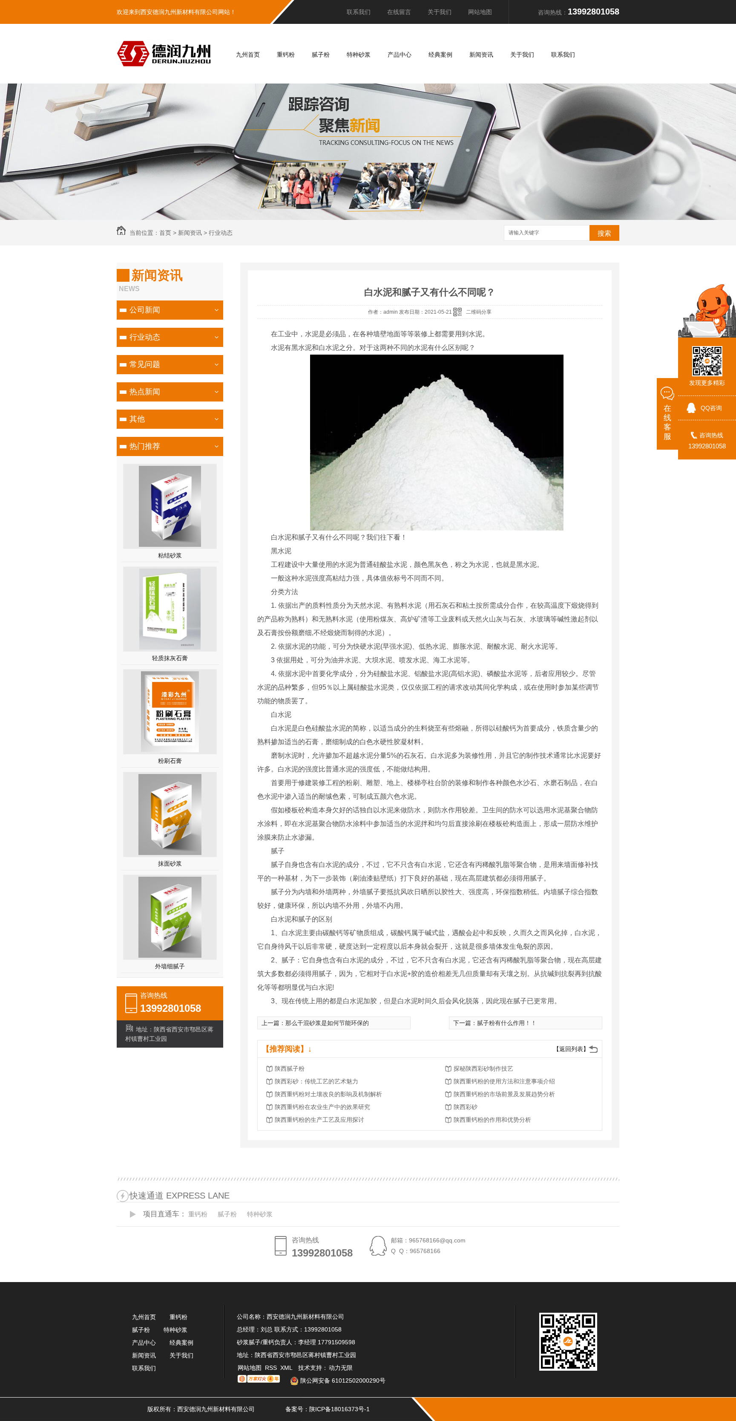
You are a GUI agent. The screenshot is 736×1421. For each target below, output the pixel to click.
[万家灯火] (259, 1380)
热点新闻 (144, 391)
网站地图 (480, 12)
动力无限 (341, 1367)
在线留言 (399, 12)
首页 (165, 232)
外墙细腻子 (170, 966)
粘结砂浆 (170, 555)
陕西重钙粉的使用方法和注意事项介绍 (504, 1081)
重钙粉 (286, 54)
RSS (272, 1367)
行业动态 (221, 232)
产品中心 (399, 54)
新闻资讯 (481, 54)
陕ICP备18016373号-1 (339, 1409)
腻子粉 (321, 54)
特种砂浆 (359, 54)
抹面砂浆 (170, 863)
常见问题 (144, 364)
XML (287, 1367)
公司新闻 (144, 310)
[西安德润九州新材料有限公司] (164, 63)
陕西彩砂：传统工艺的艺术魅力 (316, 1081)
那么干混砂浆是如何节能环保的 (327, 1023)
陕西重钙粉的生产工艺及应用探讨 (319, 1119)
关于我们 (439, 12)
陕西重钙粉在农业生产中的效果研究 (322, 1106)
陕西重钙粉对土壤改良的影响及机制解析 (328, 1094)
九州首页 (248, 54)
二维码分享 (479, 312)
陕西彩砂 (465, 1106)
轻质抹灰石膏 (170, 658)
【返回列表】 (571, 1049)
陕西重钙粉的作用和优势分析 (492, 1119)
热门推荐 (144, 446)
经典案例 (440, 54)
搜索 (604, 233)
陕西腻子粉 (290, 1068)
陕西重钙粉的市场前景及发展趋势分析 (504, 1094)
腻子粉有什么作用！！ (507, 1023)
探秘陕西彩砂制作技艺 (483, 1068)
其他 (137, 419)
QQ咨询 (711, 407)
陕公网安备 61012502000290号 (342, 1380)
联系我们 (359, 12)
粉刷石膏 (170, 760)
